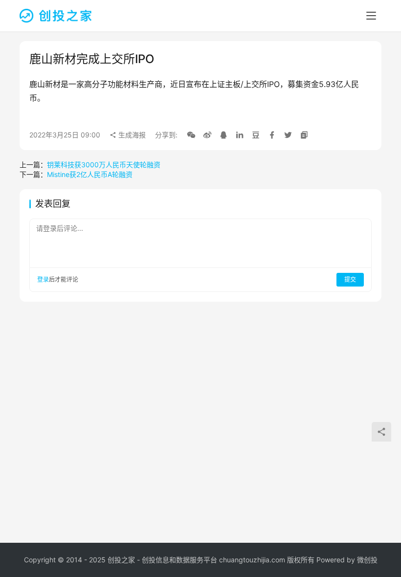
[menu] (371, 15)
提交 (350, 279)
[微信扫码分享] (191, 135)
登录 (43, 279)
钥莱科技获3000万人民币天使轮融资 (103, 164)
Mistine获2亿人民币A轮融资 (90, 174)
